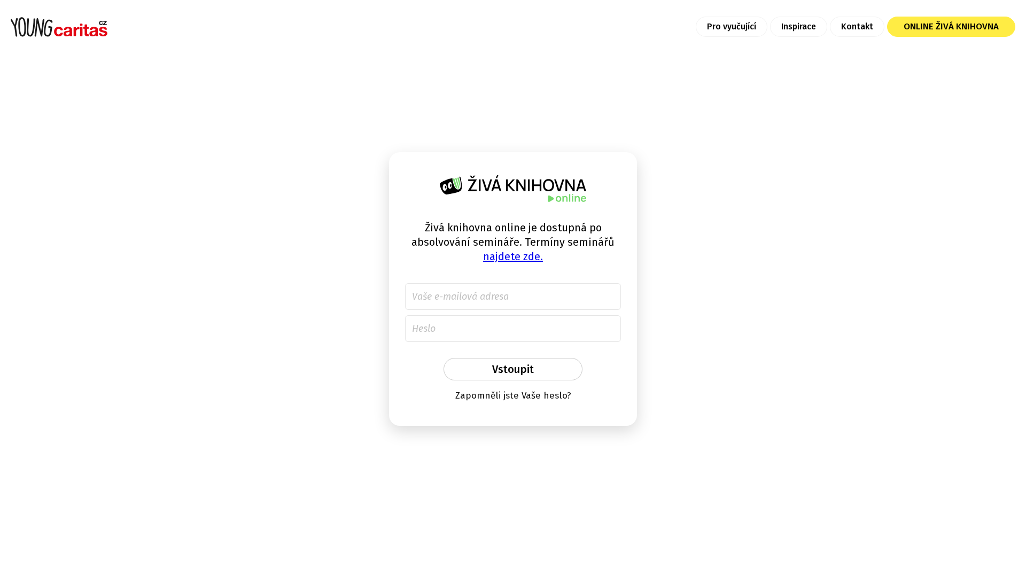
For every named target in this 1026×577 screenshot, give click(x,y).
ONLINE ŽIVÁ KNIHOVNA (951, 26)
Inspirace (798, 26)
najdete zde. (513, 256)
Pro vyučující (731, 26)
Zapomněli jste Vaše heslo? (513, 395)
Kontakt (857, 26)
